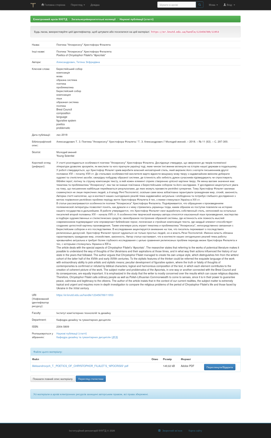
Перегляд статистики (90, 379)
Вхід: (229, 4)
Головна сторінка (54, 4)
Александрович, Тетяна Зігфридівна (78, 62)
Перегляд (77, 4)
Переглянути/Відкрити (219, 367)
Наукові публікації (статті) (137, 19)
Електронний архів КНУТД (50, 19)
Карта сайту (195, 430)
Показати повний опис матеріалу (53, 379)
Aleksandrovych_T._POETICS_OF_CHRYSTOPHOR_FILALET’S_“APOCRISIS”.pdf (80, 366)
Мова (212, 4)
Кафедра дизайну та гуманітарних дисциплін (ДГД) (87, 337)
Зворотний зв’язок (171, 430)
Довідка (95, 4)
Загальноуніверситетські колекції (93, 19)
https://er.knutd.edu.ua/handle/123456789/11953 (84, 295)
